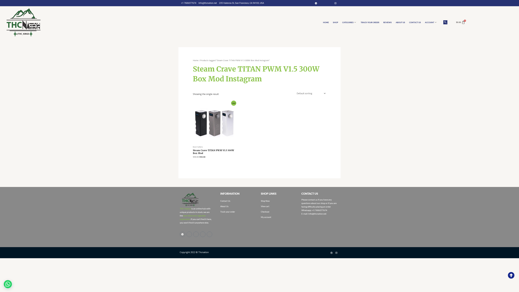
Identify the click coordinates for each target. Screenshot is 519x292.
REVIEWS (387, 22)
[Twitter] (326, 3)
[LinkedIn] (331, 3)
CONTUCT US (415, 22)
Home (195, 60)
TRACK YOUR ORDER (370, 22)
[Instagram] (335, 3)
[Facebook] (321, 3)
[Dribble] (332, 253)
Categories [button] (348, 22)
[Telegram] (316, 3)
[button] (445, 22)
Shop (335, 22)
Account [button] (429, 22)
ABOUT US (400, 22)
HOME (326, 22)
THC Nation (185, 208)
